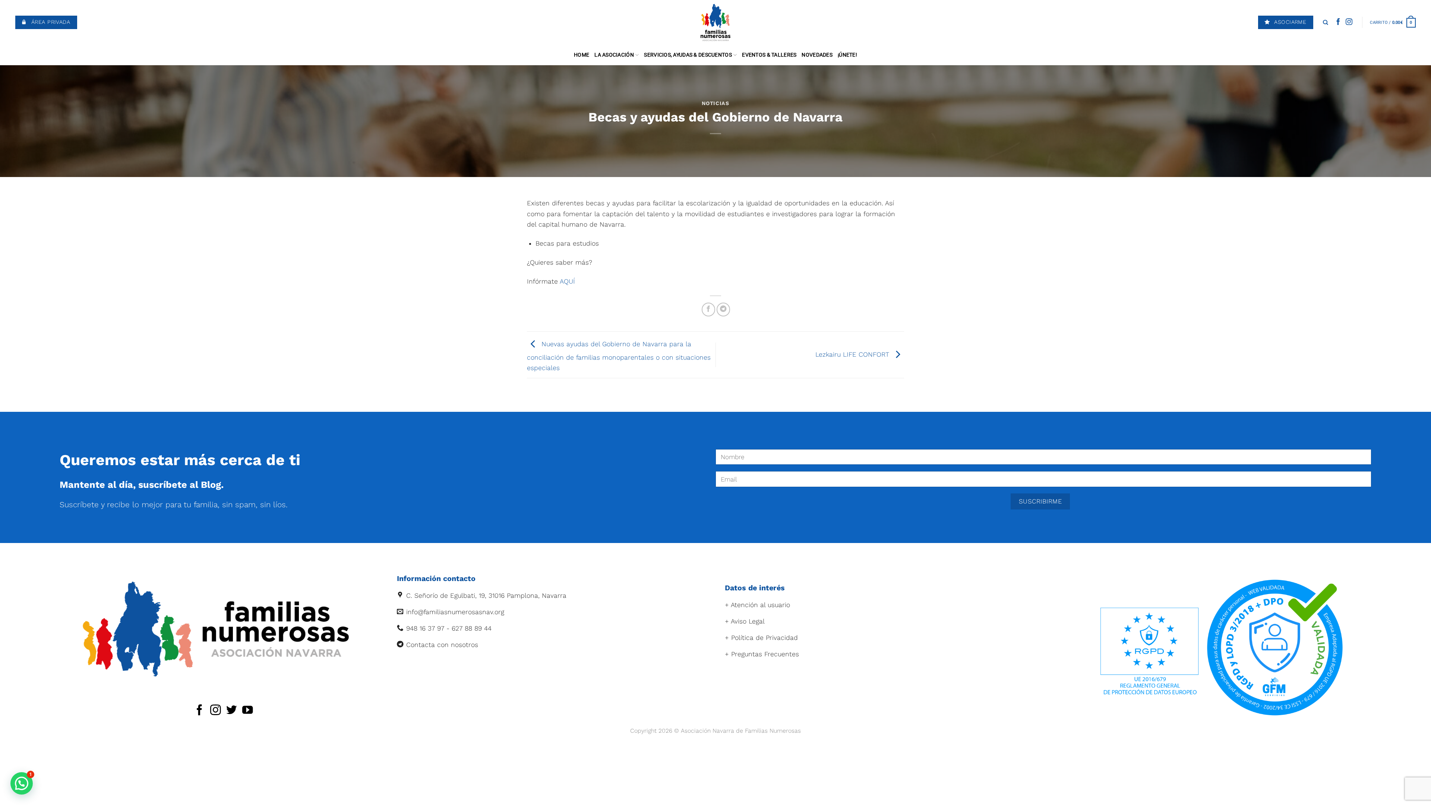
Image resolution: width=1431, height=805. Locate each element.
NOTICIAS (715, 103)
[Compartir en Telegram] (723, 309)
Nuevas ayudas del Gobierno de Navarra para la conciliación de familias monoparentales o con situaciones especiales (619, 356)
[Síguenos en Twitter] (231, 711)
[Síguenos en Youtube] (247, 711)
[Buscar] (1325, 22)
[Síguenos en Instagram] (1349, 22)
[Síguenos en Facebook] (1338, 22)
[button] (21, 783)
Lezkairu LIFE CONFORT (853, 354)
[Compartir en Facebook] (708, 309)
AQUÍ (567, 281)
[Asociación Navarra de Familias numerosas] (716, 22)
